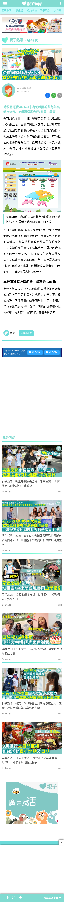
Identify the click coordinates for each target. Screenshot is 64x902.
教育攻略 (32, 10)
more (60, 492)
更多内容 (9, 437)
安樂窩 (57, 10)
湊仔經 (19, 10)
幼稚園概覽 (26, 333)
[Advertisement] (32, 396)
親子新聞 (32, 40)
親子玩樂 (45, 10)
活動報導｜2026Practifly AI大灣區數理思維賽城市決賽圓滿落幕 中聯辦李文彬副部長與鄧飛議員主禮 (32, 540)
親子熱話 (6, 10)
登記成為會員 (51, 898)
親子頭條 (35, 352)
